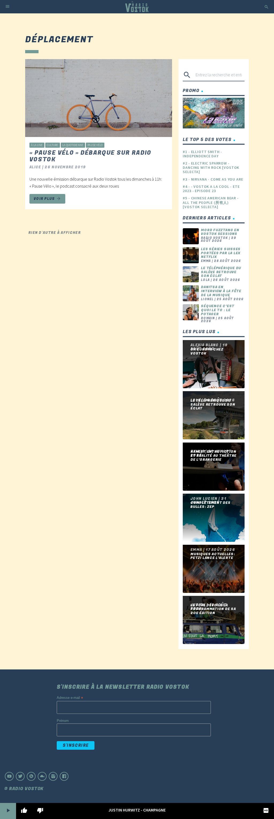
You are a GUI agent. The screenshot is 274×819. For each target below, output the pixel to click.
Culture (52, 145)
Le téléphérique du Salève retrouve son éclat (221, 272)
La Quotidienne (72, 145)
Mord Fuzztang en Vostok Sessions (220, 232)
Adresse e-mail (70, 698)
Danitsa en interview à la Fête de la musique (221, 291)
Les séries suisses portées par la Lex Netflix (221, 253)
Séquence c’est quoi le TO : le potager (217, 310)
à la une (37, 145)
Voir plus (47, 198)
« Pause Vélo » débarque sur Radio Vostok (90, 156)
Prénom (63, 721)
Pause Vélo (94, 145)
